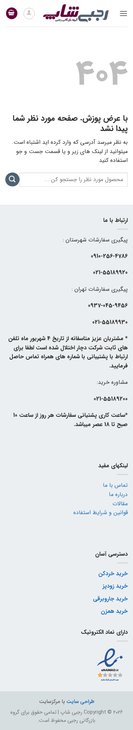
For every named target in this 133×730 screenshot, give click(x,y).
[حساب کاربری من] (29, 13)
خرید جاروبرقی (110, 598)
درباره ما (118, 494)
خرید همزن (114, 611)
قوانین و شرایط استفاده (100, 512)
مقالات (120, 503)
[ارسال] (12, 179)
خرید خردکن (113, 573)
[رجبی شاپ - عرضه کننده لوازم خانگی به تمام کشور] (75, 13)
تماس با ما (115, 485)
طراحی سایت (80, 702)
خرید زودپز (115, 586)
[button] (123, 13)
